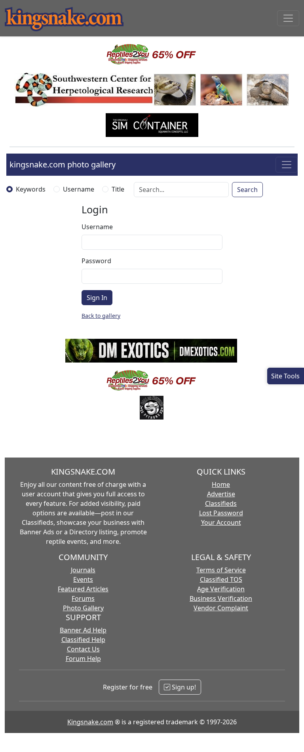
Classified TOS (221, 579)
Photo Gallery (83, 608)
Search (247, 189)
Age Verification (221, 589)
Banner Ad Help (83, 630)
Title (118, 189)
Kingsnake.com (90, 722)
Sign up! (183, 687)
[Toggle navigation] (288, 18)
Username (78, 189)
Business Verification (221, 598)
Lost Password (221, 513)
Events (83, 579)
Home (221, 484)
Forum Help (83, 658)
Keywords (31, 189)
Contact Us (83, 649)
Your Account (221, 522)
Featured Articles (83, 589)
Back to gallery (101, 315)
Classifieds (221, 503)
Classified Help (83, 639)
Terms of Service (221, 570)
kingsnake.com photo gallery (63, 164)
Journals (83, 570)
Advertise (221, 494)
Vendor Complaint (221, 608)
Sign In (97, 297)
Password (96, 260)
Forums (83, 598)
